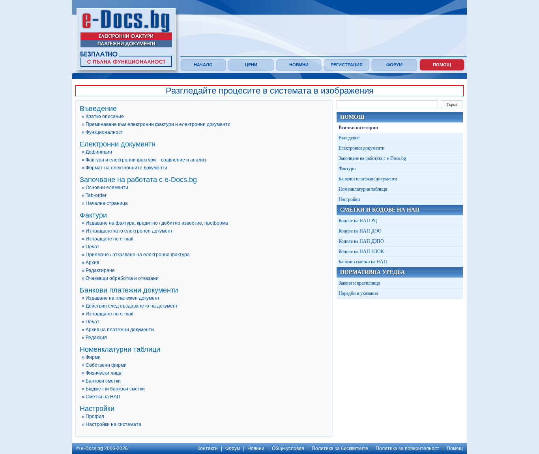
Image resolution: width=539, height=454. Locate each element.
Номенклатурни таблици (363, 189)
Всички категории (358, 127)
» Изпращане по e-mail (107, 239)
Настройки (349, 199)
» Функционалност (102, 132)
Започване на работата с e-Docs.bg (372, 158)
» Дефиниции (97, 152)
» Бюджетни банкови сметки (113, 389)
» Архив (90, 262)
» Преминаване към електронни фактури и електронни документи (156, 124)
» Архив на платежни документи (118, 329)
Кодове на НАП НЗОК (361, 251)
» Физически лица (102, 373)
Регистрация (347, 64)
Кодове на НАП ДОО (360, 231)
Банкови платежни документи (368, 179)
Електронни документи (361, 148)
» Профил (93, 416)
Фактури (347, 168)
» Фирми (91, 357)
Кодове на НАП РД (358, 220)
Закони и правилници (359, 283)
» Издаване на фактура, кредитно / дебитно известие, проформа (155, 223)
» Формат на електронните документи (124, 168)
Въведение (349, 138)
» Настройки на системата (111, 424)
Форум (394, 64)
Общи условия (288, 448)
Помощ (442, 64)
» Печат (90, 247)
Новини (299, 64)
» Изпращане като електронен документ (127, 231)
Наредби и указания (358, 293)
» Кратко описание (103, 116)
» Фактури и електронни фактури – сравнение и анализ (144, 160)
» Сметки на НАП (101, 397)
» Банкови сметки (101, 381)
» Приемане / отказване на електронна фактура (136, 254)
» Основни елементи (105, 187)
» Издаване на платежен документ (121, 298)
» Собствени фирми (104, 365)
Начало (203, 64)
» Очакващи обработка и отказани (120, 278)
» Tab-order (94, 195)
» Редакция (94, 337)
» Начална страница (105, 203)
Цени (251, 64)
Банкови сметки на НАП (363, 262)
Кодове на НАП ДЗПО (361, 241)
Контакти (207, 448)
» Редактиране (98, 270)
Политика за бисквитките (340, 448)
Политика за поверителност (407, 448)
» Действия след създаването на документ (130, 306)
